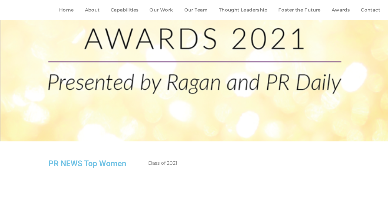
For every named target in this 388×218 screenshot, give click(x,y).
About (92, 10)
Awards (341, 10)
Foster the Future (299, 10)
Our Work (161, 10)
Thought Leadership (243, 10)
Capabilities (125, 10)
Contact (370, 10)
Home (66, 10)
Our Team (196, 10)
